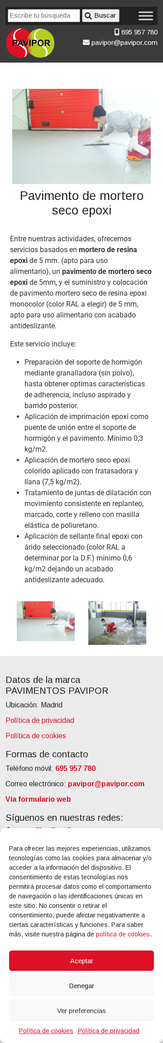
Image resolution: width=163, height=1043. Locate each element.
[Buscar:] (44, 15)
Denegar (81, 985)
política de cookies (123, 934)
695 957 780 (139, 32)
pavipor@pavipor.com (124, 42)
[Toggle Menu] (146, 15)
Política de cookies (46, 1030)
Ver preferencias (81, 1010)
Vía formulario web (38, 799)
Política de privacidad (108, 1030)
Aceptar (81, 961)
